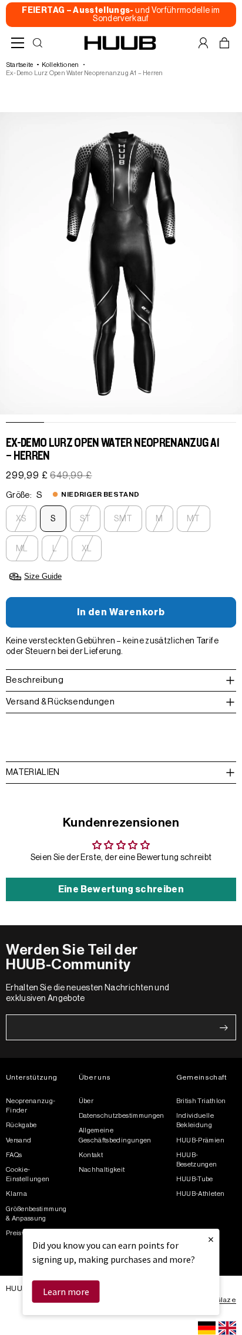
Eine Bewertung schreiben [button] (121, 889)
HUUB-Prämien (200, 1140)
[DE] (207, 1328)
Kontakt (91, 1155)
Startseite (19, 65)
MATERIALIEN (33, 772)
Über (86, 1101)
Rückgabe (21, 1125)
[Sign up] (223, 1028)
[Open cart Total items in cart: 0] (224, 42)
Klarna (16, 1194)
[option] (227, 1328)
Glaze (226, 1299)
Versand (18, 1140)
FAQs (14, 1155)
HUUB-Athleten (200, 1194)
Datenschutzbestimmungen (121, 1115)
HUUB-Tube (194, 1179)
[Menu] (17, 43)
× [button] (211, 1239)
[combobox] (207, 1328)
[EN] (227, 1328)
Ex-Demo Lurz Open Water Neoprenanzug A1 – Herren (84, 73)
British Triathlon (201, 1101)
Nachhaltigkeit (102, 1170)
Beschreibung (34, 680)
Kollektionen (60, 65)
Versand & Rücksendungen (60, 701)
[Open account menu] (203, 42)
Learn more (66, 1291)
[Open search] (37, 42)
